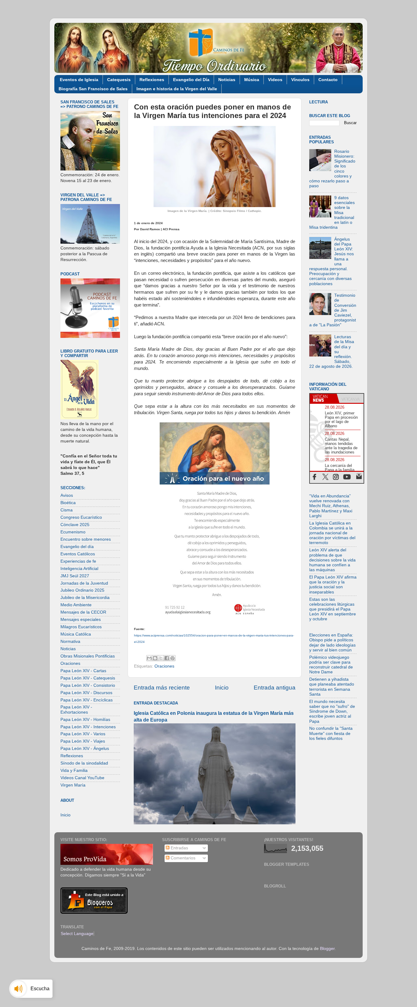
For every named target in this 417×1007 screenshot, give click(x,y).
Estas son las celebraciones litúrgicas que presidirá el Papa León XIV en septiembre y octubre (332, 609)
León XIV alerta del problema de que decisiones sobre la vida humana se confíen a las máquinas (332, 560)
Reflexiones (152, 79)
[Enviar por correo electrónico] (149, 658)
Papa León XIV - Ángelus (84, 748)
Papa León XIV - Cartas (83, 670)
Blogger (327, 948)
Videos (275, 79)
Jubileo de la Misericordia (85, 597)
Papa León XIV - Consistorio (87, 685)
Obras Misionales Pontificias (87, 656)
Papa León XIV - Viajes (82, 741)
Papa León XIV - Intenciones (88, 727)
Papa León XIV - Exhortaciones (76, 709)
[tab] (323, 398)
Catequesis (119, 79)
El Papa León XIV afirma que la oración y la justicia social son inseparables (333, 584)
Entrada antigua (275, 687)
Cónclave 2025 (74, 524)
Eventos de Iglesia (79, 79)
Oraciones (164, 666)
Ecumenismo (72, 532)
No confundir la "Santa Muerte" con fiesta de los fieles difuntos (331, 733)
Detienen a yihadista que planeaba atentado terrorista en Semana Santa (331, 687)
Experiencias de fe (78, 561)
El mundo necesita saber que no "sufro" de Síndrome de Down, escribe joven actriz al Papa (332, 711)
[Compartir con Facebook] (167, 658)
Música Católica (75, 634)
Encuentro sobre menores (85, 539)
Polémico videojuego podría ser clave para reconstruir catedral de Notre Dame (331, 665)
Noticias (226, 79)
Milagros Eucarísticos (81, 627)
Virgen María (72, 785)
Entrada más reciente (162, 687)
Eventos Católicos (77, 554)
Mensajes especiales (80, 619)
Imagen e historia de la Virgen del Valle (176, 88)
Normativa (70, 641)
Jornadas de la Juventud (84, 583)
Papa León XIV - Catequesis (87, 678)
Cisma (66, 510)
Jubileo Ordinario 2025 (82, 590)
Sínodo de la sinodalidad (84, 763)
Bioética (68, 502)
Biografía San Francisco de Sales (93, 88)
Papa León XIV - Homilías (85, 719)
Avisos (66, 495)
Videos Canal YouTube (82, 778)
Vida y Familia (74, 770)
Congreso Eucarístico (81, 517)
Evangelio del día (77, 546)
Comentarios (182, 858)
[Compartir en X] (161, 658)
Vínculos (300, 79)
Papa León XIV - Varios (82, 734)
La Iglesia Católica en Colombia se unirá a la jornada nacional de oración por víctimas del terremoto (332, 533)
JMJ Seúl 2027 (74, 576)
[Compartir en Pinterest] (172, 658)
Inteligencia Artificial (79, 568)
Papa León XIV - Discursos (86, 692)
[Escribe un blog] (155, 658)
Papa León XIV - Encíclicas (86, 700)
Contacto (328, 79)
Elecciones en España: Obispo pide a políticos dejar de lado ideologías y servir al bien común (332, 642)
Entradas (178, 848)
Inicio (222, 687)
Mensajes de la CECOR (83, 612)
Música (251, 79)
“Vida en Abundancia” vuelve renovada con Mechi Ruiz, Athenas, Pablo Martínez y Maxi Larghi (330, 506)
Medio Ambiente (76, 605)
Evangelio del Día (191, 79)
